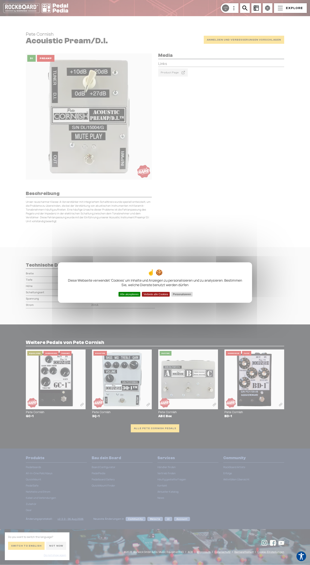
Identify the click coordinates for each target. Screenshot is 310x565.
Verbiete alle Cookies (156, 294)
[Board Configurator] (256, 8)
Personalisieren (182, 294)
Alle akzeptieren (129, 294)
